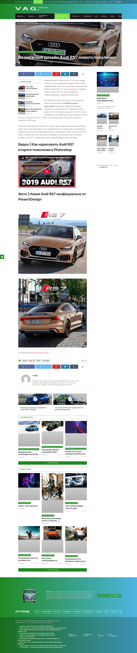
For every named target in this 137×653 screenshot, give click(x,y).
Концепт (118, 611)
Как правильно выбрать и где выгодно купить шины (36, 633)
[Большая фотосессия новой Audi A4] (21, 104)
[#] (109, 2)
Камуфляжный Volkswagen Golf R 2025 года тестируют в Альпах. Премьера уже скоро (28, 453)
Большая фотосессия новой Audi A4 (33, 103)
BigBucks (104, 167)
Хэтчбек (45, 361)
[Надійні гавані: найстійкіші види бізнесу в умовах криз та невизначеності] (114, 140)
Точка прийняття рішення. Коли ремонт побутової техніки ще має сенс (42, 645)
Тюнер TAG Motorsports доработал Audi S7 (61, 2)
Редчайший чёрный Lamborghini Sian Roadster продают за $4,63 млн (51, 451)
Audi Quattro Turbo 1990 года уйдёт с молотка (101, 149)
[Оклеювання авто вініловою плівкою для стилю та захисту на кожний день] (76, 539)
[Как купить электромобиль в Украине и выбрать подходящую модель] (52, 539)
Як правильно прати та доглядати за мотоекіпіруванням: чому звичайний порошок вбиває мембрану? (28, 559)
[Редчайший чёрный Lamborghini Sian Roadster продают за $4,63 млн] (52, 432)
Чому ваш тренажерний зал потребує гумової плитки (37, 635)
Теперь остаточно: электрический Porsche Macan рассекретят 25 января (75, 452)
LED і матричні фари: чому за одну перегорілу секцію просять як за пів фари (75, 507)
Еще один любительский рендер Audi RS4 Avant (32, 88)
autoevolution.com (41, 353)
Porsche (41, 611)
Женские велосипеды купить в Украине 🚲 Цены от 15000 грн (51, 519)
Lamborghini (72, 611)
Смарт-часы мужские (28, 506)
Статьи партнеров (24, 503)
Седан (82, 611)
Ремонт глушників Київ (26, 637)
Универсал (107, 611)
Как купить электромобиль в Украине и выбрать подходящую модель (51, 559)
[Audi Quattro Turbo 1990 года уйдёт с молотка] (102, 140)
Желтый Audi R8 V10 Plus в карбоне (33, 110)
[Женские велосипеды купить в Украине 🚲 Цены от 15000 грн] (52, 493)
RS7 (38, 361)
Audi (24, 361)
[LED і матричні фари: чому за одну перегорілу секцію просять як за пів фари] (76, 486)
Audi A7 (32, 361)
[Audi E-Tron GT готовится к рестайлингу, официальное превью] (114, 118)
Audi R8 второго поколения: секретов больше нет (101, 127)
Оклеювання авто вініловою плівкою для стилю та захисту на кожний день (75, 560)
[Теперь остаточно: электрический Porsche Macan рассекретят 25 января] (76, 433)
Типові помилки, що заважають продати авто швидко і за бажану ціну (42, 628)
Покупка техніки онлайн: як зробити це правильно (36, 626)
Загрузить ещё (52, 463)
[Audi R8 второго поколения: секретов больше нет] (102, 118)
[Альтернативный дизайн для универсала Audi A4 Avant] (21, 96)
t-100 (34, 376)
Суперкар (51, 611)
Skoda (98, 611)
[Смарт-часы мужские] (29, 486)
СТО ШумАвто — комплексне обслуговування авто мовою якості (41, 647)
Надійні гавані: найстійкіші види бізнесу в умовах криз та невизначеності (114, 149)
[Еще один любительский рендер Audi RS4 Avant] (21, 89)
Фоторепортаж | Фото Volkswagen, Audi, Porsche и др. (37, 23)
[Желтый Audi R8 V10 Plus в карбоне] (21, 111)
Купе (90, 611)
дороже (70, 86)
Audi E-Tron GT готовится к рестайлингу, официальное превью (114, 127)
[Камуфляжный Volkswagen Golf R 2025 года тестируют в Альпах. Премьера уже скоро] (29, 433)
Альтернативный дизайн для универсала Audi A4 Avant (33, 95)
